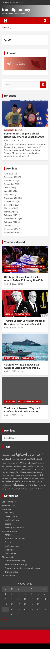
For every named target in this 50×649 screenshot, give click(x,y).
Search (43, 84)
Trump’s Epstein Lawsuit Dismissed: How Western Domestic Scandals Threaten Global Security (24, 324)
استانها (21, 454)
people (18, 130)
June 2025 (9, 191)
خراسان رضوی (28, 466)
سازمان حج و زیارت (25, 469)
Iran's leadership (12, 520)
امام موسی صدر (18, 459)
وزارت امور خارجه (29, 481)
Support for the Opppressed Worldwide (22, 568)
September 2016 (11, 232)
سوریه (39, 472)
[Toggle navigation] (5, 20)
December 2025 (11, 177)
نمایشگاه (27, 478)
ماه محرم (34, 475)
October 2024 (10, 201)
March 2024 (9, 208)
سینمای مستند (31, 472)
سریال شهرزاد (13, 469)
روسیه (34, 469)
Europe (8, 542)
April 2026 (8, 174)
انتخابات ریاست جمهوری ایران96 (23, 460)
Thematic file (8, 557)
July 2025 (8, 187)
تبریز (4, 462)
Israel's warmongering (33, 267)
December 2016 (11, 229)
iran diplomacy (16, 9)
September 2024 (11, 205)
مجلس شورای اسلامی (23, 475)
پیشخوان (18, 485)
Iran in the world (9, 531)
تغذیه (37, 466)
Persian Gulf (28, 358)
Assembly (9, 512)
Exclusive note (12, 267)
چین (9, 485)
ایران (15, 463)
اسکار (13, 455)
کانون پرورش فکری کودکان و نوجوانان (21, 488)
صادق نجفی (14, 472)
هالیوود (20, 478)
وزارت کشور (19, 481)
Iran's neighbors (12, 546)
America (9, 314)
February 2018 (10, 215)
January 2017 (10, 225)
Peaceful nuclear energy (16, 564)
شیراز (23, 472)
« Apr (4, 619)
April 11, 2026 (10, 140)
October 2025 (10, 180)
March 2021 (9, 212)
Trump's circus (22, 314)
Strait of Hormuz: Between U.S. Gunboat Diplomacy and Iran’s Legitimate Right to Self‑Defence (23, 368)
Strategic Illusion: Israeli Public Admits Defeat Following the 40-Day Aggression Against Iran (24, 280)
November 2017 (11, 218)
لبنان (41, 475)
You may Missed (14, 242)
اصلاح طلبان (6, 455)
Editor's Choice (9, 502)
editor (20, 140)
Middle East (10, 270)
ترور (41, 466)
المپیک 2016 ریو (34, 459)
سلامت (5, 469)
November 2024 (11, 198)
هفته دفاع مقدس (9, 478)
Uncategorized (8, 575)
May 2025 (8, 194)
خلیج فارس (17, 466)
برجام (10, 463)
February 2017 (10, 222)
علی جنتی (5, 472)
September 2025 (11, 184)
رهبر (39, 469)
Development (11, 516)
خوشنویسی (9, 466)
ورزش (39, 481)
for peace (10, 95)
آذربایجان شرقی (35, 455)
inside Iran (9, 130)
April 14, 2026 (10, 284)
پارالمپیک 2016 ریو (33, 485)
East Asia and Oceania (15, 538)
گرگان (4, 488)
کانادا (35, 488)
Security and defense (14, 527)
